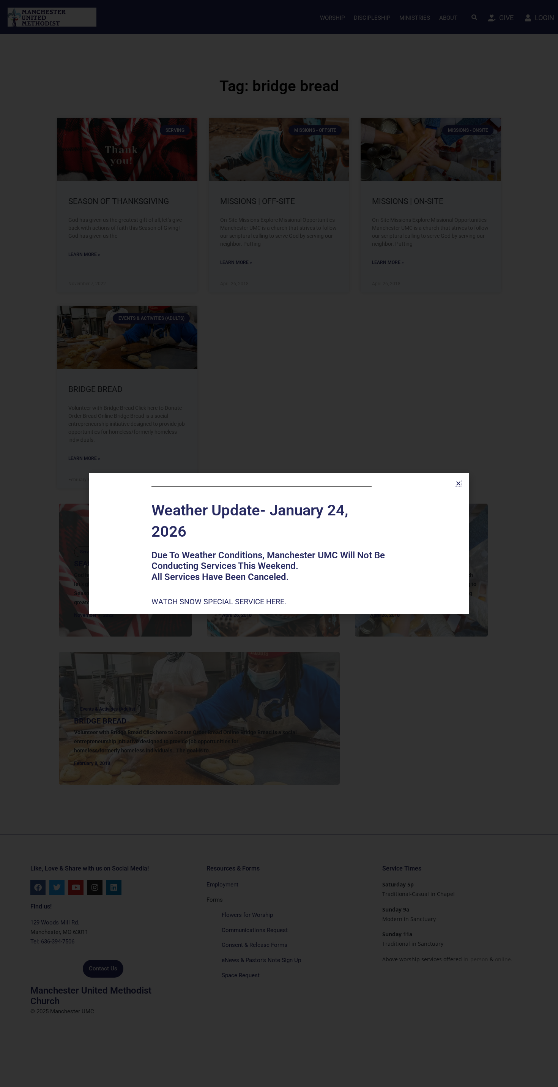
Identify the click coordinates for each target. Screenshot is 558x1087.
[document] (279, 543)
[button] (458, 483)
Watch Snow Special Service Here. (219, 601)
